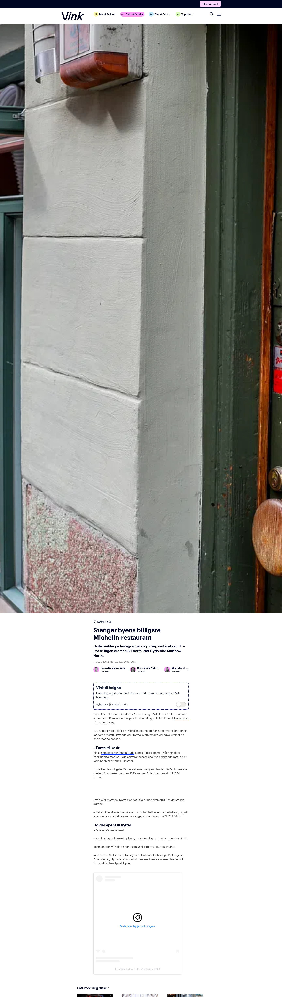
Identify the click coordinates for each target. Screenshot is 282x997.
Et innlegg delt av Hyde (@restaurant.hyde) (137, 969)
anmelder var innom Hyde (117, 752)
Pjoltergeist (181, 718)
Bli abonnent (210, 3)
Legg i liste (104, 621)
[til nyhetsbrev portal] (181, 704)
